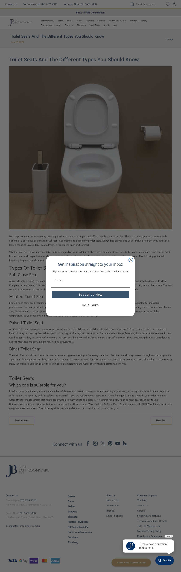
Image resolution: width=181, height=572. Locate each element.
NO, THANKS (90, 305)
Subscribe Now (91, 294)
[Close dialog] (131, 260)
